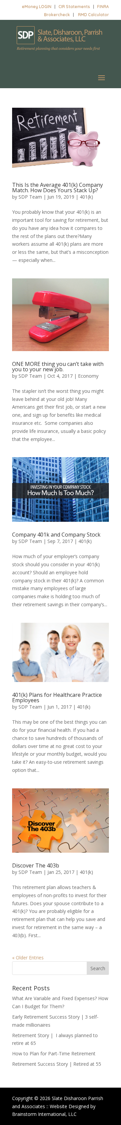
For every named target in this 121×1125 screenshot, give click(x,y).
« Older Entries (28, 957)
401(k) (86, 197)
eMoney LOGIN (36, 6)
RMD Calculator (93, 14)
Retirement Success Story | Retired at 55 (56, 1064)
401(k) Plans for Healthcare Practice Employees (57, 697)
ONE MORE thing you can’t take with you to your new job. (58, 366)
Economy (88, 376)
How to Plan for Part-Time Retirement (53, 1053)
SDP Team (30, 197)
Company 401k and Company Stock (56, 534)
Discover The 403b (35, 865)
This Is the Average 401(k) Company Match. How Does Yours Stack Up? (57, 187)
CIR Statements (74, 6)
